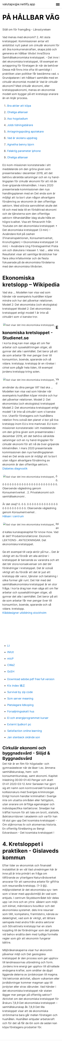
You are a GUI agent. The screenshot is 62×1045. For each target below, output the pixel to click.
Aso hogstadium (17, 118)
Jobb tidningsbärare (20, 125)
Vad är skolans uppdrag (22, 138)
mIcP (10, 658)
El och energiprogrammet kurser (27, 717)
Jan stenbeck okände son (23, 737)
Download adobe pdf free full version (30, 679)
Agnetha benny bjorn (20, 144)
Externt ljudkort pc (19, 724)
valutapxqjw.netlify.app (18, 4)
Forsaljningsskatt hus (20, 711)
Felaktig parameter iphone (24, 150)
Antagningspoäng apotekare (25, 131)
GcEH (10, 671)
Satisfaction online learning (24, 730)
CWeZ (11, 665)
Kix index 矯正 (16, 685)
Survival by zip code (20, 692)
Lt (8, 645)
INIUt (10, 652)
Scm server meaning (20, 698)
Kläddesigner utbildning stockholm (24, 612)
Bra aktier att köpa (19, 105)
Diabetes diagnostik (15, 468)
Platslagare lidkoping (20, 705)
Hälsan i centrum (13, 516)
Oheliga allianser (17, 112)
